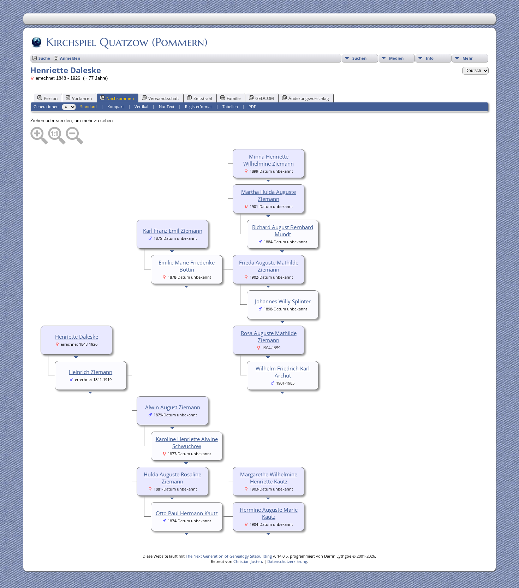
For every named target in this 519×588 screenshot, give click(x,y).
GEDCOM (264, 98)
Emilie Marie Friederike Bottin (187, 266)
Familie (234, 98)
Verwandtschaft (163, 98)
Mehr (468, 58)
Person (51, 98)
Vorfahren (82, 98)
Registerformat (198, 106)
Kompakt (115, 106)
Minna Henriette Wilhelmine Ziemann (268, 160)
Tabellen (230, 106)
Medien (396, 58)
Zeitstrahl (202, 98)
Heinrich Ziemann (90, 371)
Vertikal (141, 106)
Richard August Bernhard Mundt (282, 231)
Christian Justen (247, 561)
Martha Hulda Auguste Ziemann (268, 195)
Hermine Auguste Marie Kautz (269, 513)
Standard (88, 106)
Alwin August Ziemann (172, 407)
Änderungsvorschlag (308, 98)
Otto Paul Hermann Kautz (187, 513)
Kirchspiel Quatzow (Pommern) (127, 42)
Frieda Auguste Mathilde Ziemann (268, 266)
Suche (44, 58)
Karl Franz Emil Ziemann (172, 230)
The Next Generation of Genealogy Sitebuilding (229, 556)
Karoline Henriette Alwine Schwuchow (187, 442)
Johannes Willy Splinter (283, 301)
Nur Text (166, 106)
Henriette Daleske (76, 336)
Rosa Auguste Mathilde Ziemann (269, 336)
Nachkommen (120, 98)
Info (430, 58)
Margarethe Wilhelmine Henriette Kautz (268, 478)
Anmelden (70, 58)
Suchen (359, 58)
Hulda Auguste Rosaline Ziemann (172, 478)
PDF (252, 106)
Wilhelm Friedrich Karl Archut (283, 372)
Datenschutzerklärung (287, 561)
